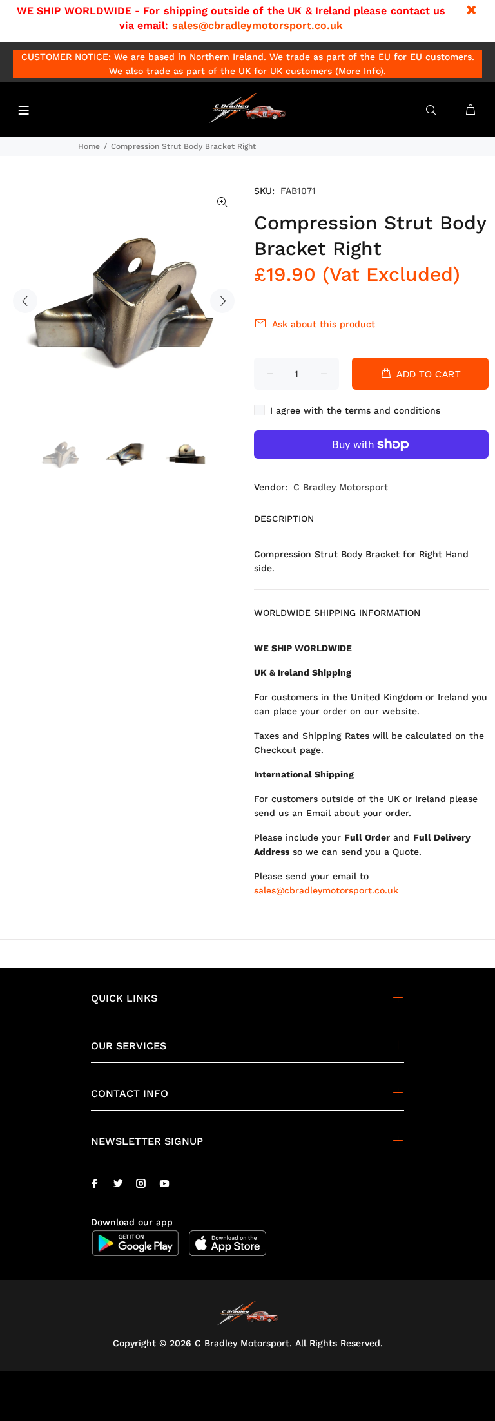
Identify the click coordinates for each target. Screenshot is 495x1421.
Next (222, 301)
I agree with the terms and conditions (355, 410)
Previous (25, 301)
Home (89, 146)
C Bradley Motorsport (340, 487)
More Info (359, 71)
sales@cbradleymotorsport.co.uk (257, 25)
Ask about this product (323, 324)
